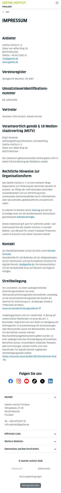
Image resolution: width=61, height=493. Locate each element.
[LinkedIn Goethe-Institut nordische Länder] (50, 381)
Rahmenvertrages (25, 217)
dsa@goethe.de (26, 264)
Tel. (15, 421)
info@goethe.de (10, 58)
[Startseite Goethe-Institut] (14, 2)
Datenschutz (44, 468)
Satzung (36, 210)
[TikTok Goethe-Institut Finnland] (34, 381)
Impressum (16, 468)
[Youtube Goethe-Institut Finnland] (26, 381)
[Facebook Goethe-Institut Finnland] (10, 381)
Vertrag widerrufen (30, 485)
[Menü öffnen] (57, 3)
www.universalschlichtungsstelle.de (20, 308)
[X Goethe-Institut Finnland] (42, 381)
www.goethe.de (10, 62)
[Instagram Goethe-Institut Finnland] (18, 381)
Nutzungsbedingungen (30, 476)
